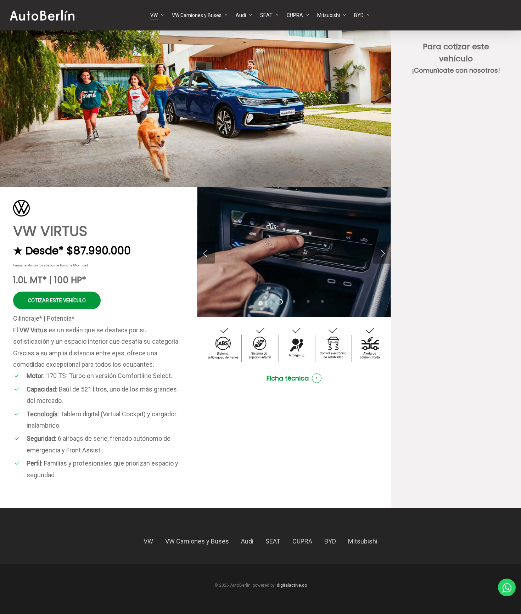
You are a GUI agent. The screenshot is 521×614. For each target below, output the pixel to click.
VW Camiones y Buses (197, 541)
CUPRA (302, 541)
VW (148, 541)
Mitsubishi (362, 541)
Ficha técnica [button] (288, 378)
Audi (247, 541)
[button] (57, 300)
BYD (330, 541)
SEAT (272, 541)
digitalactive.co (292, 585)
